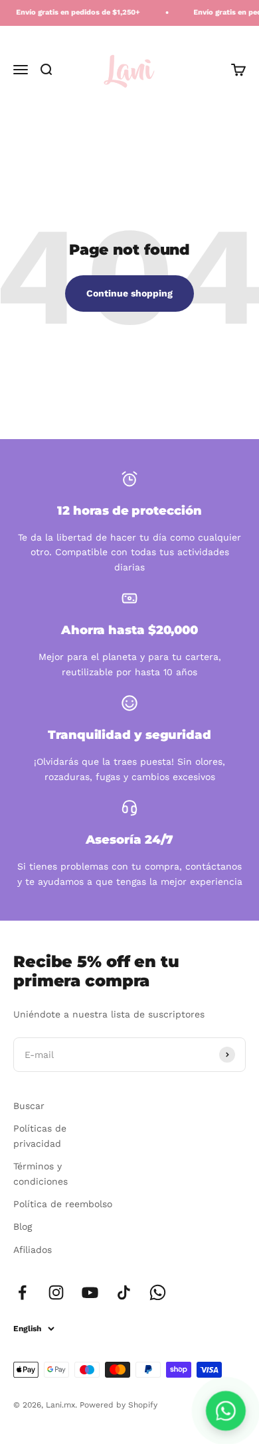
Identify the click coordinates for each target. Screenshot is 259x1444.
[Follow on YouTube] (90, 1292)
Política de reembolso (62, 1204)
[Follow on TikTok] (124, 1292)
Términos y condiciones (40, 1173)
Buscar (28, 1105)
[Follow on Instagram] (56, 1292)
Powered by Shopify (118, 1405)
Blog (22, 1226)
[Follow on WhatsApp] (158, 1292)
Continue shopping (129, 293)
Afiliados (32, 1249)
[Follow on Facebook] (22, 1292)
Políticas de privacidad (39, 1135)
